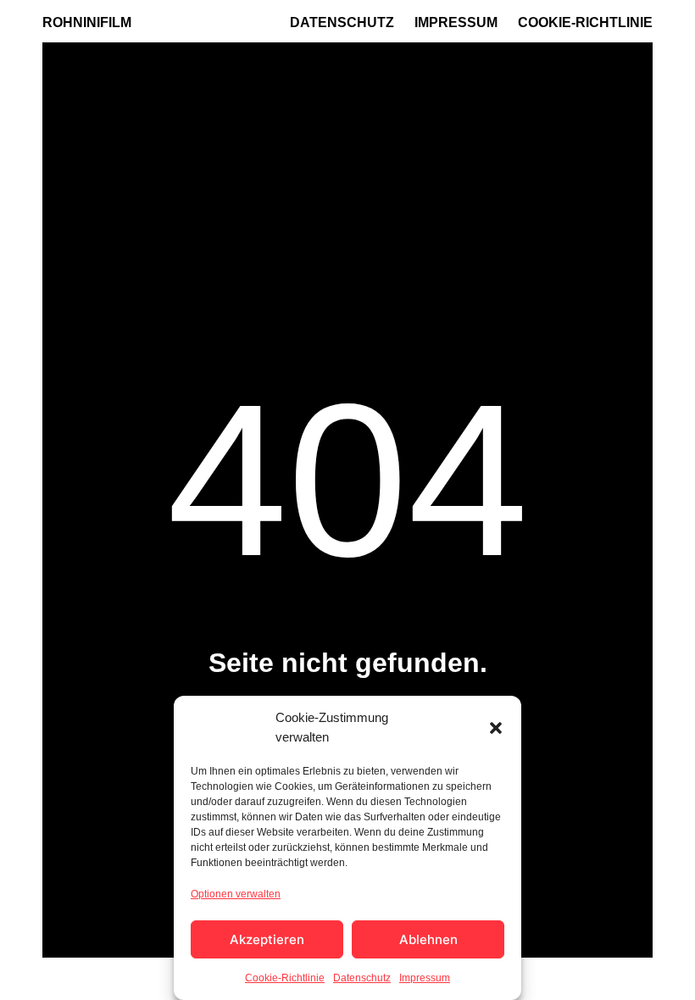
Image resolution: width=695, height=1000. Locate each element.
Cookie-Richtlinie (285, 978)
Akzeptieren (267, 939)
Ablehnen (428, 939)
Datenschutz (362, 978)
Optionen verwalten (236, 894)
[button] (495, 727)
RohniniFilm (86, 22)
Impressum (424, 978)
